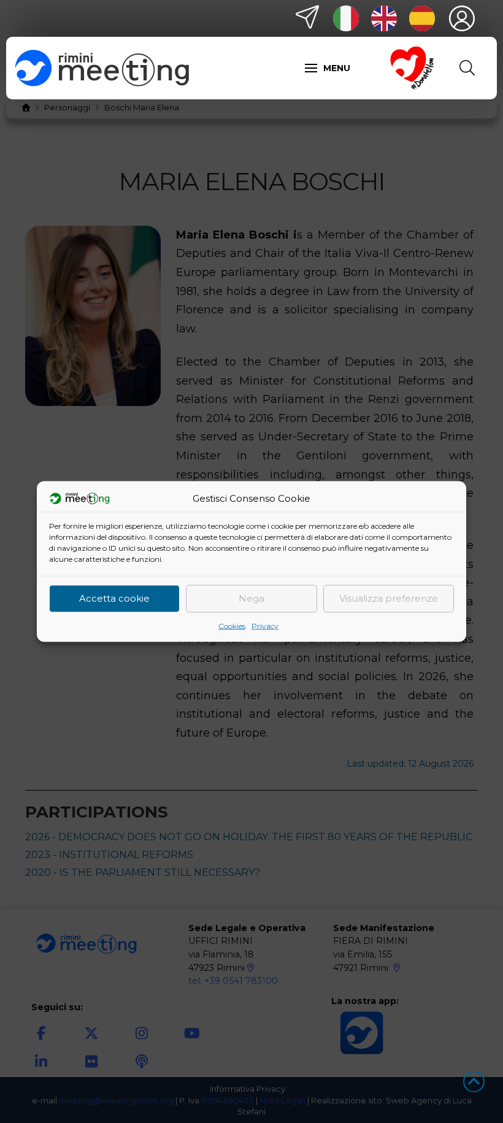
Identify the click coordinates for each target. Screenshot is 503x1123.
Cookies (231, 625)
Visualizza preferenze (388, 598)
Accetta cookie (114, 598)
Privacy (265, 625)
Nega (251, 598)
